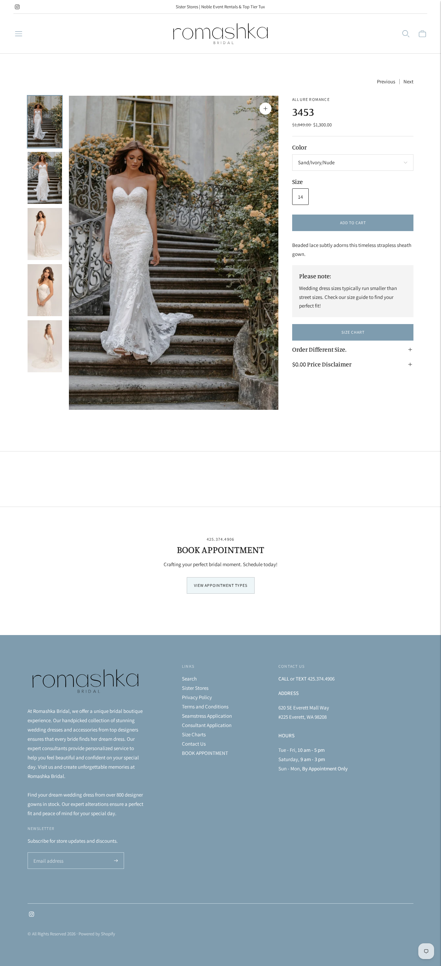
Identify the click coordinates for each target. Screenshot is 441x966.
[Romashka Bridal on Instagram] (17, 6)
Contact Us (194, 743)
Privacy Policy (197, 697)
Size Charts (194, 734)
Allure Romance (311, 99)
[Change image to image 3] (45, 234)
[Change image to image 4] (45, 290)
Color (299, 147)
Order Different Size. (319, 349)
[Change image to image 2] (45, 178)
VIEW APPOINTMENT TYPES (220, 585)
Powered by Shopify (97, 934)
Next (408, 81)
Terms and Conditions (205, 706)
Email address (47, 853)
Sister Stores (195, 688)
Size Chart (353, 332)
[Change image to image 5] (45, 346)
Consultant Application (207, 725)
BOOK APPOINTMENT (205, 753)
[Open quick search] (406, 33)
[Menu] (18, 33)
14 (300, 197)
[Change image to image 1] (45, 122)
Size (297, 181)
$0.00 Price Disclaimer (321, 364)
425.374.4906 (220, 539)
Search (189, 678)
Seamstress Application (207, 716)
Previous (386, 81)
